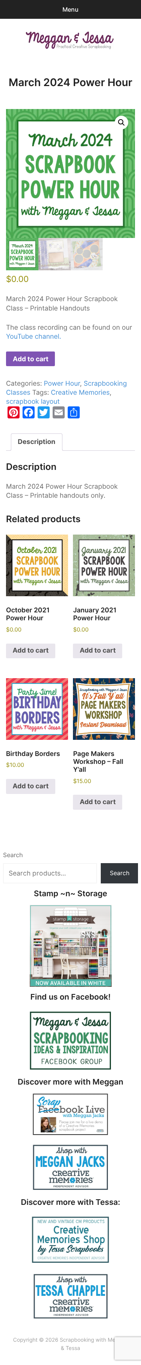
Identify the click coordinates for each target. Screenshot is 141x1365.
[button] (121, 122)
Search (13, 855)
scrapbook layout (33, 402)
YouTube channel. (33, 337)
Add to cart (31, 359)
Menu (70, 9)
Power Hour (62, 384)
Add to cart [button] (31, 650)
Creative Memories (80, 393)
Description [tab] (36, 442)
